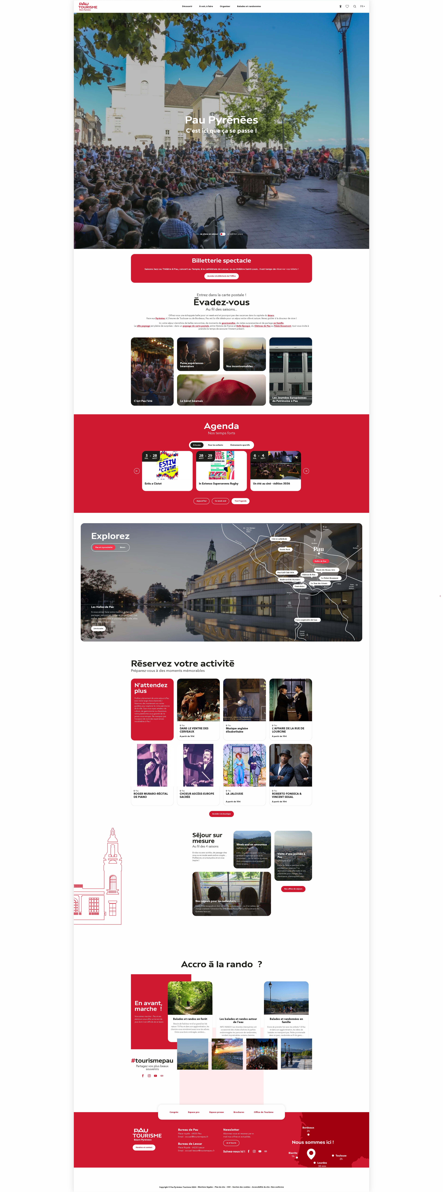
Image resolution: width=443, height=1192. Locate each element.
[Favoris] (347, 6)
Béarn (271, 315)
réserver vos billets (286, 269)
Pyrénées (160, 318)
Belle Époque (243, 326)
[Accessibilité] (340, 6)
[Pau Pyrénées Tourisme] (87, 6)
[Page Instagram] (149, 1075)
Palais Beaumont (282, 326)
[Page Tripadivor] (162, 1075)
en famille (278, 323)
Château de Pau (262, 326)
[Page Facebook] (143, 1075)
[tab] (197, 445)
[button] (354, 6)
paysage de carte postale (196, 326)
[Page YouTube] (155, 1075)
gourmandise (228, 323)
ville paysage (143, 326)
